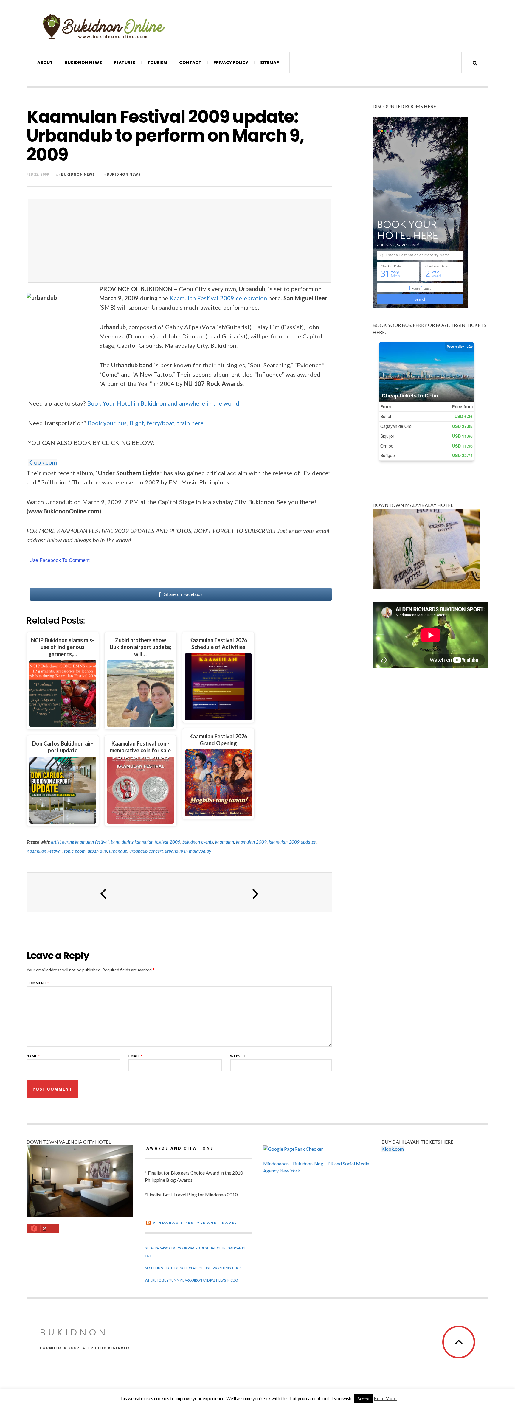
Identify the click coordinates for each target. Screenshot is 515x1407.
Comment (38, 982)
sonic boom (75, 851)
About (45, 63)
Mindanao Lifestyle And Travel (194, 1222)
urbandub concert (146, 851)
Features (124, 63)
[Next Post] (255, 892)
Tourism (157, 63)
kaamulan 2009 (251, 841)
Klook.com (42, 462)
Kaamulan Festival (44, 851)
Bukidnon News (83, 63)
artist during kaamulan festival (80, 841)
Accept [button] (363, 1398)
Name (33, 1055)
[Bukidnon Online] (104, 26)
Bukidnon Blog (308, 1163)
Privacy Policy (230, 63)
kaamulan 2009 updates (292, 841)
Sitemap (269, 63)
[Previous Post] (103, 892)
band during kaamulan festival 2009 (145, 841)
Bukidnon (74, 1332)
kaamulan (224, 841)
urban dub (97, 851)
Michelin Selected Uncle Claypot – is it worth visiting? (193, 1268)
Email (135, 1055)
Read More (385, 1398)
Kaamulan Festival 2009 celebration (218, 298)
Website (238, 1055)
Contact (190, 63)
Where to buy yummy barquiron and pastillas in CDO (191, 1280)
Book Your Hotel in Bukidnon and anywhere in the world (163, 403)
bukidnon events (197, 841)
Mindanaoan (276, 1163)
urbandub (118, 851)
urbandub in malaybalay (188, 851)
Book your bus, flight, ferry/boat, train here (146, 422)
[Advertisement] (180, 241)
